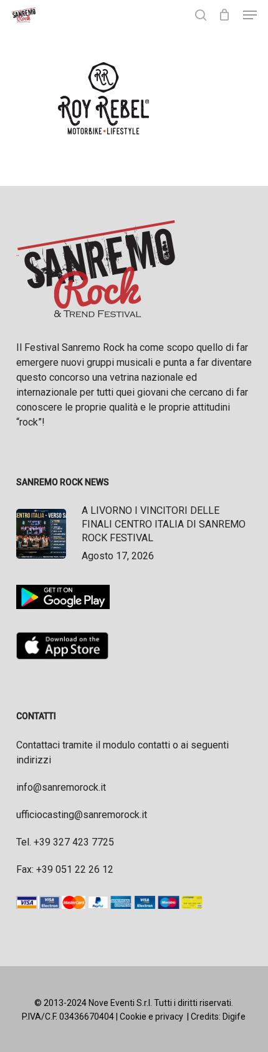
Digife (234, 1017)
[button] (250, 15)
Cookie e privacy (151, 1017)
